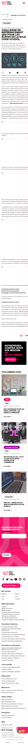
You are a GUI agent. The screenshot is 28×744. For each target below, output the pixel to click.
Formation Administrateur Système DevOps (13, 639)
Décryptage (6, 23)
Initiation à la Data (7, 669)
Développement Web (12, 447)
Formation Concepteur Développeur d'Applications (11, 629)
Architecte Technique (7, 660)
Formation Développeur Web (9, 627)
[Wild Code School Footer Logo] (9, 573)
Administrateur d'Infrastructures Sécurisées (13, 656)
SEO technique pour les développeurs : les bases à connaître (13, 376)
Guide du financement (8, 692)
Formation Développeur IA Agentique (12, 641)
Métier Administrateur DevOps (10, 706)
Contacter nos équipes (9, 585)
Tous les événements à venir (9, 678)
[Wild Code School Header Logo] (7, 3)
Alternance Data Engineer (9, 651)
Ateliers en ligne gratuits (8, 681)
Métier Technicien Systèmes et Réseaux (12, 704)
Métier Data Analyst (7, 699)
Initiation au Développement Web (11, 667)
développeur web (22, 326)
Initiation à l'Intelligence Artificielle (11, 671)
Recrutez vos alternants (8, 715)
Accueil (3, 15)
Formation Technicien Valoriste (10, 636)
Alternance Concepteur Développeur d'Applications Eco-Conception (12, 648)
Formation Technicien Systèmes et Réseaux (13, 634)
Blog (8, 15)
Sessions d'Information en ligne (10, 683)
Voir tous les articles (7, 724)
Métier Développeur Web (8, 701)
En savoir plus (11, 359)
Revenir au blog (7, 19)
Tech (7, 399)
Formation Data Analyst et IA (9, 632)
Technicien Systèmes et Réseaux (10, 658)
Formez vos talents (7, 717)
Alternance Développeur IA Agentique (12, 653)
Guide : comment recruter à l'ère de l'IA (12, 690)
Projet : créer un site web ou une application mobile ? (14, 473)
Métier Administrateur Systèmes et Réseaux (13, 708)
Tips (7, 403)
